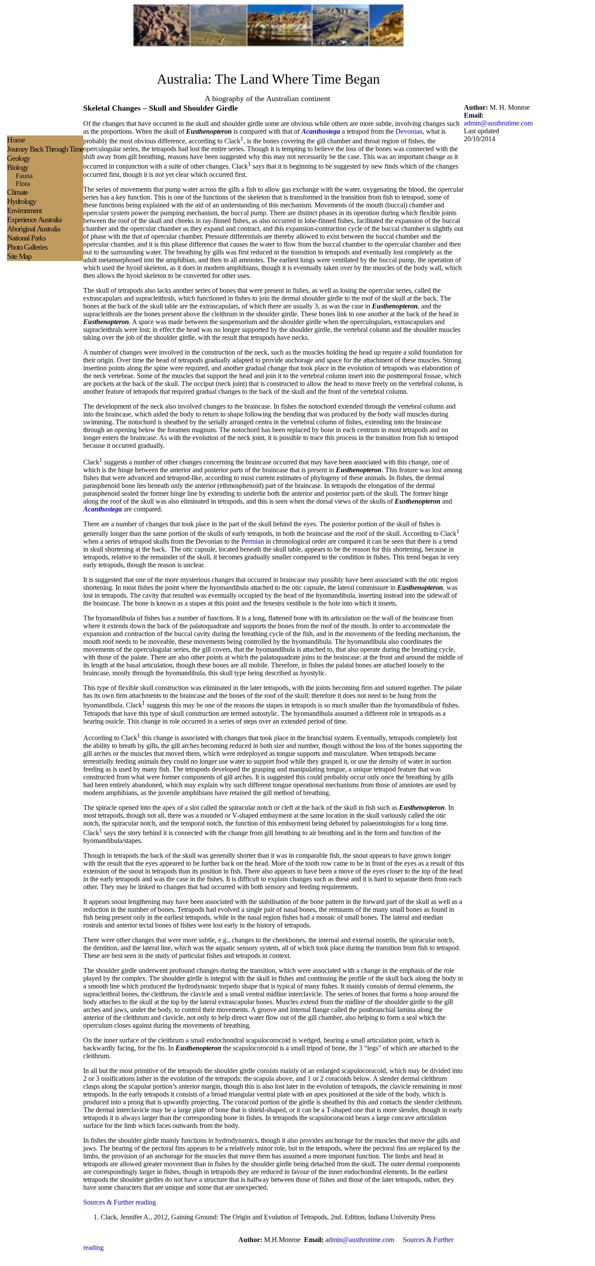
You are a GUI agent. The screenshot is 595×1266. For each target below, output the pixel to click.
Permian (252, 541)
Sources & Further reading (119, 1202)
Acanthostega (320, 131)
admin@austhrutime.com (498, 123)
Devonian (409, 131)
